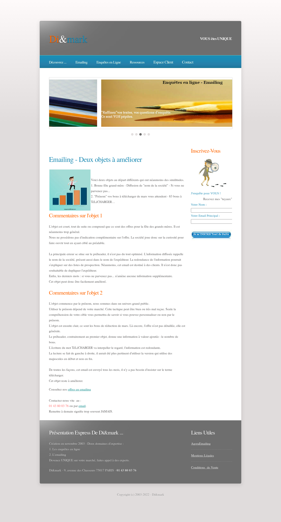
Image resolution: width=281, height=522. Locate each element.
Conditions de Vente (204, 467)
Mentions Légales (202, 455)
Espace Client (163, 62)
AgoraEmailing (201, 443)
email (82, 406)
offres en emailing (79, 389)
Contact (187, 62)
